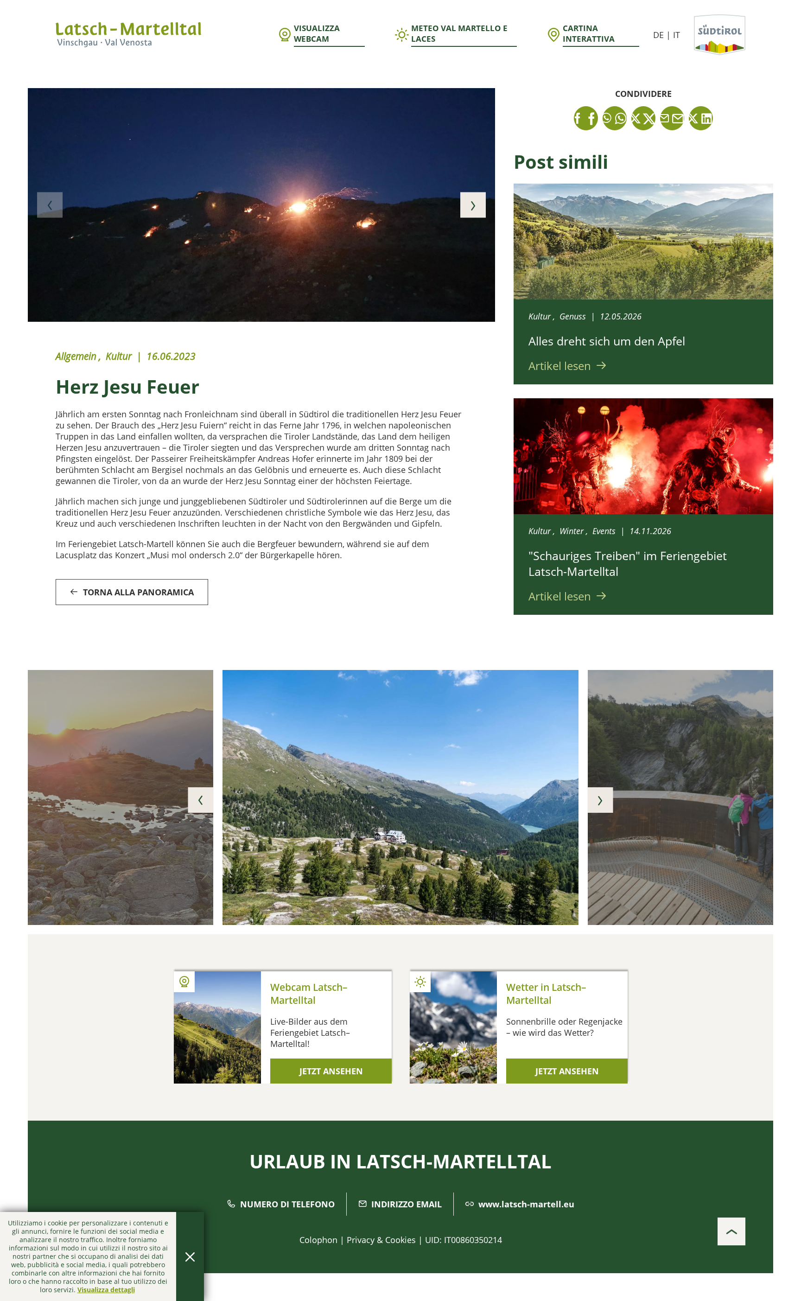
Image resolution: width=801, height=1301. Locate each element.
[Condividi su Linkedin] (701, 118)
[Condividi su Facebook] (586, 118)
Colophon (318, 1239)
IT (676, 34)
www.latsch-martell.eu (526, 1204)
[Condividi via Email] (672, 118)
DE (658, 34)
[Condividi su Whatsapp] (615, 118)
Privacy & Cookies (381, 1239)
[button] (50, 205)
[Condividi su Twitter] (643, 118)
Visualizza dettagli (106, 1289)
